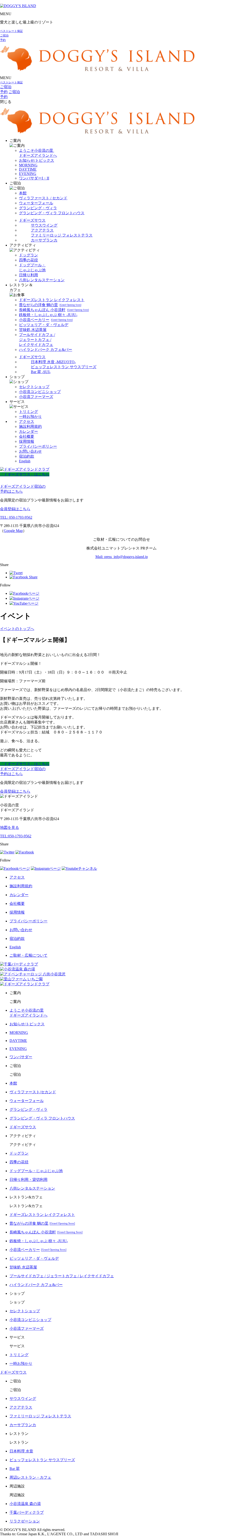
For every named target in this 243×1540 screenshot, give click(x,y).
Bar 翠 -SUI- (41, 372)
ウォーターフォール (36, 203)
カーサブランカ (44, 240)
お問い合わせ (30, 451)
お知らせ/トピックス (36, 160)
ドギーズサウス (32, 220)
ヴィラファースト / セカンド (43, 198)
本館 (23, 193)
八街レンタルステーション (42, 280)
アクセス (26, 422)
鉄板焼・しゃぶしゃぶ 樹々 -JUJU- (48, 315)
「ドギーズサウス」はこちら (24, 474)
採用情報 (26, 441)
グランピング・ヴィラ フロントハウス (51, 213)
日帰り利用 (28, 275)
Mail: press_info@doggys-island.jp (121, 557)
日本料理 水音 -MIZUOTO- (53, 362)
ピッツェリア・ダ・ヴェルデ (43, 325)
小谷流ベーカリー (46, 320)
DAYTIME (28, 169)
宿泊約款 (26, 456)
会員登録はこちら (15, 509)
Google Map (13, 531)
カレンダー (28, 431)
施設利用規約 (30, 426)
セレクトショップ (34, 387)
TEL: (15, 836)
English (24, 461)
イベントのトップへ (17, 629)
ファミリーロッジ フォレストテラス (62, 235)
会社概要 (26, 436)
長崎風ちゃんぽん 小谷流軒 (54, 310)
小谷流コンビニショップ (40, 392)
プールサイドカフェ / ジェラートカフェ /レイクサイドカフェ (37, 340)
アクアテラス (42, 230)
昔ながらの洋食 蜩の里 (50, 305)
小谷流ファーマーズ (36, 397)
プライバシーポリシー (38, 446)
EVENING (27, 174)
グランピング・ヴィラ (38, 208)
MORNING (28, 165)
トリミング (28, 412)
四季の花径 (28, 260)
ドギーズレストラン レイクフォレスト (51, 300)
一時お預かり (30, 417)
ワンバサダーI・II (34, 178)
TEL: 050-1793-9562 (16, 517)
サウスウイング (44, 225)
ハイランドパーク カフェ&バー (45, 350)
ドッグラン (28, 255)
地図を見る (9, 828)
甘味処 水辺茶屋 (33, 330)
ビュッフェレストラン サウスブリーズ (63, 367)
